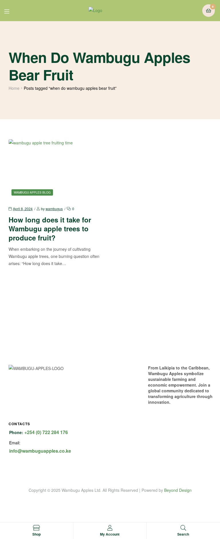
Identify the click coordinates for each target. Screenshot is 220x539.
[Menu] (11, 11)
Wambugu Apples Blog (32, 192)
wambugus (54, 208)
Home (14, 88)
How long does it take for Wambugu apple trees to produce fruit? (50, 228)
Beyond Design (178, 490)
